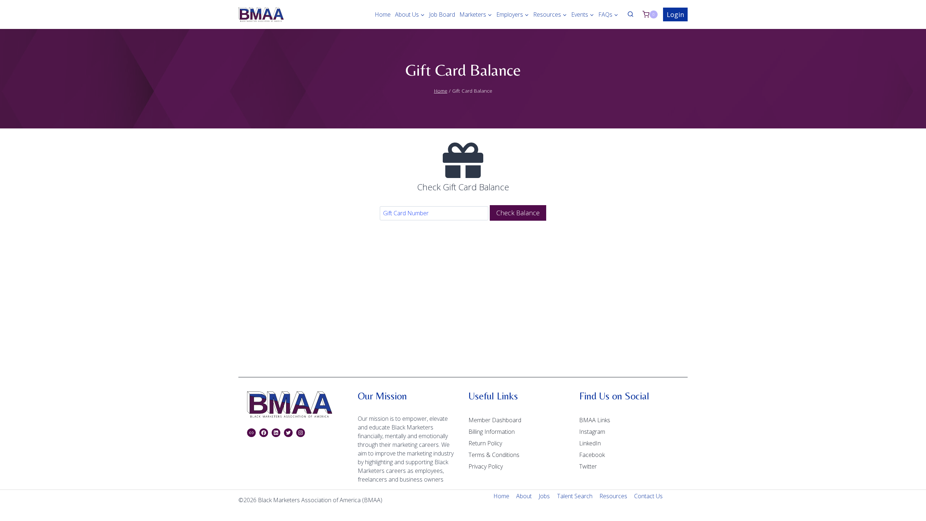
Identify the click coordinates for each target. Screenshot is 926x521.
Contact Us (648, 496)
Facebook (592, 455)
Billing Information (491, 432)
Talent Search (574, 496)
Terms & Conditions (493, 455)
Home (383, 14)
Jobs (544, 496)
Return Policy (485, 443)
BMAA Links (594, 420)
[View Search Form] (630, 14)
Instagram (592, 432)
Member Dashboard (494, 420)
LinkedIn (590, 443)
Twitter (588, 466)
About (524, 496)
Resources (613, 496)
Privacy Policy (485, 466)
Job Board (442, 14)
